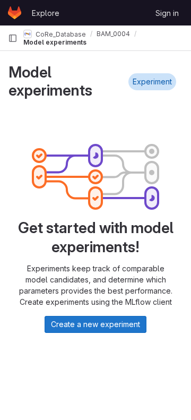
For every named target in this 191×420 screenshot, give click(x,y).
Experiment (152, 81)
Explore (45, 13)
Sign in (167, 13)
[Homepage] (14, 12)
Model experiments (54, 42)
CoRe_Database (60, 34)
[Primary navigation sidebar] (12, 38)
